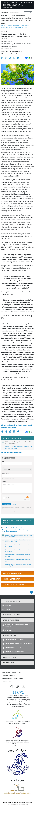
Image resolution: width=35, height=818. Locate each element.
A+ (31, 13)
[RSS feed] (23, 686)
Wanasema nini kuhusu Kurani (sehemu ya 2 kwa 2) (18, 560)
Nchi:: (3, 467)
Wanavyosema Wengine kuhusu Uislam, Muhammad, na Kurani (15, 529)
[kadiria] (2, 58)
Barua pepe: (5, 473)
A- (25, 13)
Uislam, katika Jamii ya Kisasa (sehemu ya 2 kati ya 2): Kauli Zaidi (16, 426)
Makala (3, 25)
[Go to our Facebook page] (11, 686)
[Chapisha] (10, 58)
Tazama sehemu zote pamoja (11, 452)
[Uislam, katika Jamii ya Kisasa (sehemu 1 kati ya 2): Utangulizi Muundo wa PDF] (14, 58)
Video (19, 672)
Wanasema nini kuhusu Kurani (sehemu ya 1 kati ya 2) (18, 555)
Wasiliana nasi (7, 681)
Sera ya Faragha (18, 678)
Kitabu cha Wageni (7, 678)
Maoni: (4, 481)
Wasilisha (6, 504)
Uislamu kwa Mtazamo (9, 675)
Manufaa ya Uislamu (13, 25)
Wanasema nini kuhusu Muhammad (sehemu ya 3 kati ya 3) (18, 550)
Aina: (3, 24)
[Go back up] (31, 592)
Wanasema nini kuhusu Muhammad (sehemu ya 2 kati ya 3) (18, 545)
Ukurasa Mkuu (6, 672)
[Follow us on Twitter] (17, 686)
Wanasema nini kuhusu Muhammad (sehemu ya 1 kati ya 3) (18, 565)
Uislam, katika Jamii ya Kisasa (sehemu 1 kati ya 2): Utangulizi (18, 442)
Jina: (4, 461)
